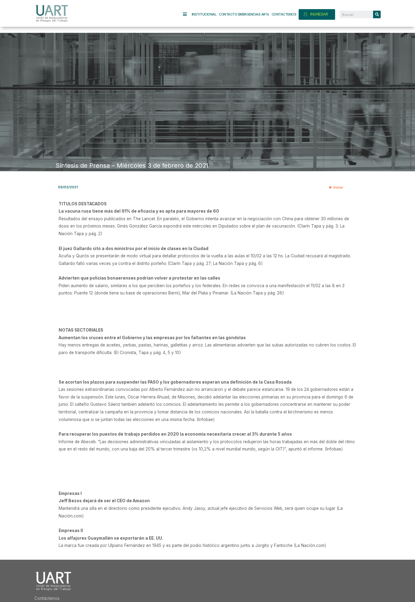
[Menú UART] (187, 14)
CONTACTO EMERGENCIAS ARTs (244, 14)
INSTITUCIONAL (204, 14)
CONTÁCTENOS (284, 14)
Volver (337, 187)
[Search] (377, 14)
